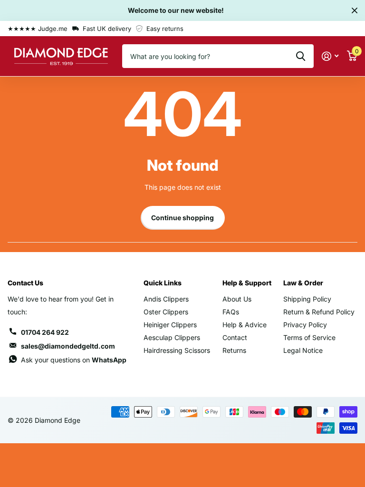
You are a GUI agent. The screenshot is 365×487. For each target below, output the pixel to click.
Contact (234, 337)
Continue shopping (182, 218)
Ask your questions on (73, 360)
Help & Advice (244, 325)
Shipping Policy (307, 299)
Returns (234, 350)
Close (354, 10)
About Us (236, 299)
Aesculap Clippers (172, 337)
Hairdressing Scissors (177, 350)
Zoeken (301, 56)
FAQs (230, 312)
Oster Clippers (166, 312)
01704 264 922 (45, 332)
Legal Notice (303, 350)
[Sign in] (330, 56)
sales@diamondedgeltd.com (68, 346)
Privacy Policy (305, 325)
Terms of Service (309, 337)
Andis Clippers (166, 299)
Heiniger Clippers (170, 325)
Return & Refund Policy (319, 312)
